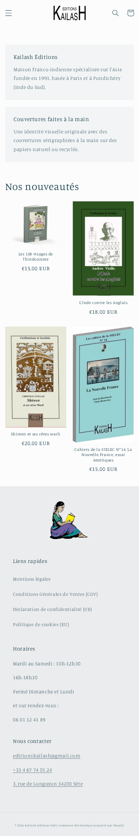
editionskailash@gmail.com (46, 756)
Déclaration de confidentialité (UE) (52, 609)
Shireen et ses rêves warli (35, 434)
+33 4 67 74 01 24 (32, 770)
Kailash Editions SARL (41, 825)
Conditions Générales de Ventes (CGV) (55, 594)
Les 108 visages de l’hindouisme (35, 256)
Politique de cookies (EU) (41, 624)
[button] (8, 12)
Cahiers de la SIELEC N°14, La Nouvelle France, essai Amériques (103, 454)
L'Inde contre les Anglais (103, 302)
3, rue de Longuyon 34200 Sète (48, 784)
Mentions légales (32, 579)
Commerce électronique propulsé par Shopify (91, 825)
